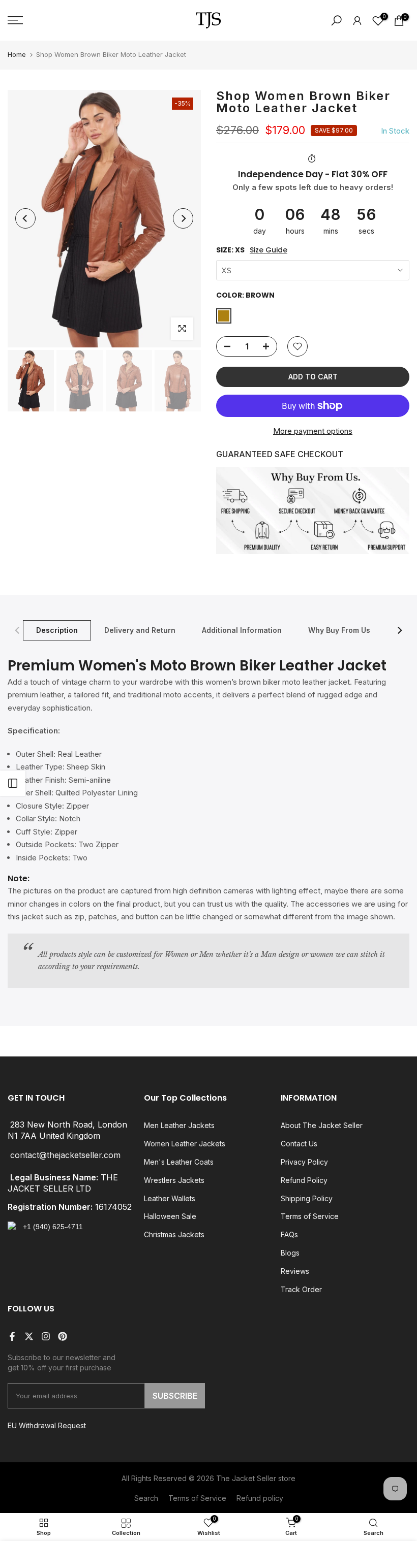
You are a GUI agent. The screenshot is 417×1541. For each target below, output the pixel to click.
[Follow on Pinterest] (62, 1336)
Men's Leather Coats (179, 1162)
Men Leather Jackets (179, 1125)
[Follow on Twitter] (29, 1336)
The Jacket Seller (246, 1478)
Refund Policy (304, 1180)
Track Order (301, 1289)
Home (17, 54)
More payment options (312, 431)
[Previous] (25, 218)
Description (57, 629)
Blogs (290, 1252)
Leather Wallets (169, 1198)
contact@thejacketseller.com (65, 1155)
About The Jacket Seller (322, 1125)
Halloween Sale (170, 1216)
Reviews (295, 1271)
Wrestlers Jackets (174, 1180)
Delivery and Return (139, 629)
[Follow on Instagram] (45, 1336)
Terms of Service (310, 1216)
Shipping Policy (307, 1198)
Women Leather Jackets (184, 1143)
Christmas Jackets (174, 1234)
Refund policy (259, 1498)
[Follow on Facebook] (12, 1336)
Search (146, 1498)
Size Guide (268, 250)
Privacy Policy (304, 1162)
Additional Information (242, 629)
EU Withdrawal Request (47, 1425)
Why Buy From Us (339, 629)
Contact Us (299, 1143)
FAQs (289, 1234)
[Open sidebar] (12, 783)
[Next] (183, 218)
